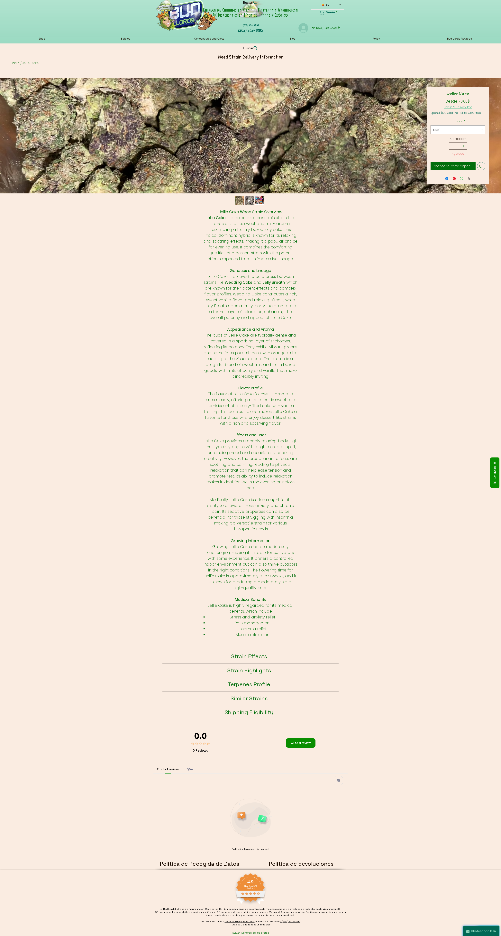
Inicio (16, 63)
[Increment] (463, 146)
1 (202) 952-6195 (290, 921)
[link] (331, 12)
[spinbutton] (457, 146)
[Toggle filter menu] (338, 780)
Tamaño (458, 121)
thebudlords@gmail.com (240, 921)
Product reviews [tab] (168, 769)
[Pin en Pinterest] (454, 178)
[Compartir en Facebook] (446, 178)
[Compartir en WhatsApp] (461, 178)
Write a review (301, 743)
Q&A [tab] (190, 769)
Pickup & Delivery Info (458, 107)
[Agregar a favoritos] (481, 166)
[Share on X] (469, 178)
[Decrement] (452, 146)
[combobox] (458, 129)
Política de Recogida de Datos (199, 863)
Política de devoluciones (301, 863)
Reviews (495, 472)
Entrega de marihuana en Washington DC (198, 909)
